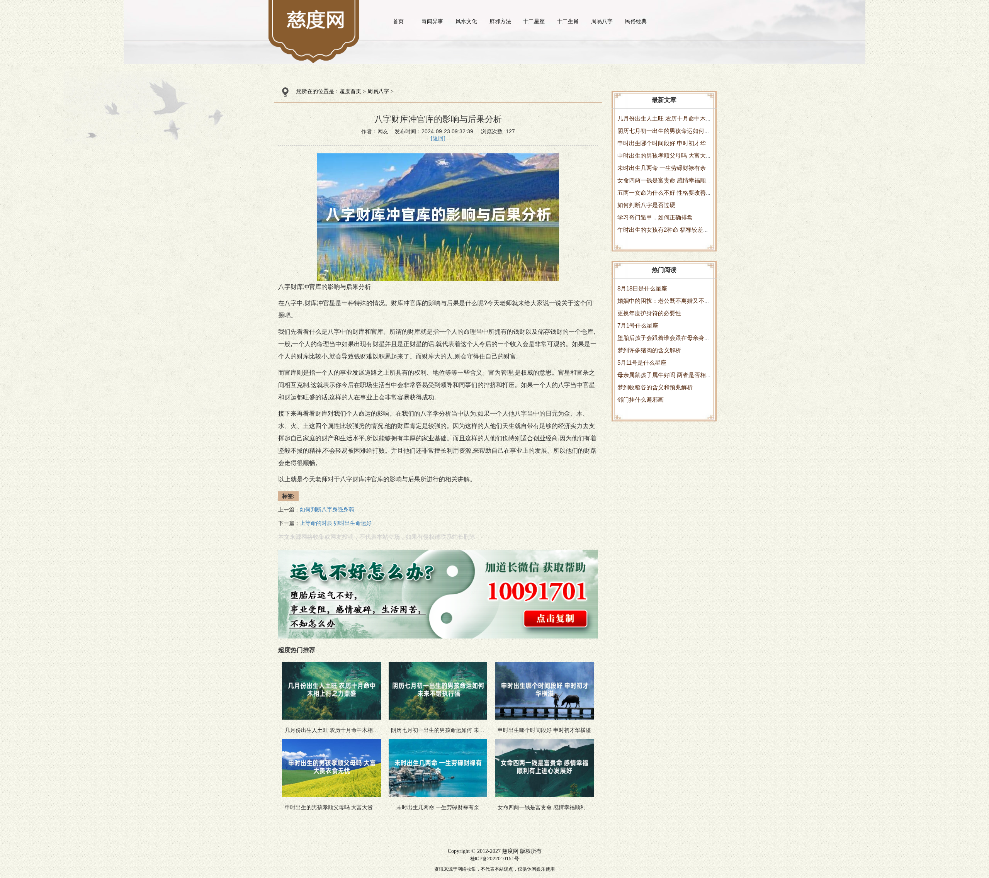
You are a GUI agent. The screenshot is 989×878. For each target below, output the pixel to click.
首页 (398, 21)
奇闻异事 (432, 21)
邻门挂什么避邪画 (640, 399)
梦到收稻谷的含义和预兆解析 (655, 387)
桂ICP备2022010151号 (494, 858)
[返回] (438, 138)
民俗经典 (636, 21)
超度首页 (350, 91)
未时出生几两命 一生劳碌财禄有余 (661, 168)
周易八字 (602, 21)
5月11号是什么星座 (641, 362)
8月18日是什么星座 (642, 288)
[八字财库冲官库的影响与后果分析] (316, 19)
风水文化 (466, 21)
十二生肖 (568, 21)
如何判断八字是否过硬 (646, 205)
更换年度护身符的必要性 (649, 313)
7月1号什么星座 (637, 325)
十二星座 (534, 21)
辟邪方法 (500, 21)
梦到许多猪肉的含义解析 (649, 350)
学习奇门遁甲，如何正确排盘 (655, 217)
